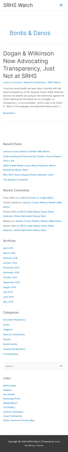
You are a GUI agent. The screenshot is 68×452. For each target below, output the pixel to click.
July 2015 (8, 292)
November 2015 (11, 272)
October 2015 (10, 277)
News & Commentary (35, 82)
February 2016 (10, 258)
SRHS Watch (18, 5)
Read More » (9, 113)
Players (7, 339)
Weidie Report (10, 403)
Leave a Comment (12, 82)
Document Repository (14, 319)
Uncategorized (10, 354)
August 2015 (9, 287)
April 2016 (8, 248)
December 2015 (11, 267)
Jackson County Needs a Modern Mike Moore (26, 151)
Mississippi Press (11, 398)
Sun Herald (8, 394)
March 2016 (9, 253)
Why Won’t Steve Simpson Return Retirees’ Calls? (28, 174)
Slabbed (7, 390)
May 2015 (8, 302)
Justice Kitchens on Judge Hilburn (36, 197)
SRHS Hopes (9, 385)
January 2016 (10, 263)
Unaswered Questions (14, 349)
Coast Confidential (12, 416)
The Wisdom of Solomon (15, 179)
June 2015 (8, 297)
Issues (6, 324)
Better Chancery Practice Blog (18, 420)
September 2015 (11, 282)
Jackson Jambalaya (13, 411)
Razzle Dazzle (10, 344)
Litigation (7, 329)
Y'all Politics (9, 407)
